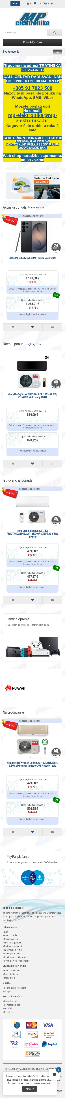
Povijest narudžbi (12, 1004)
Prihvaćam (29, 1089)
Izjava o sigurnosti (12, 942)
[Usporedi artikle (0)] (39, 3)
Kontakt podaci (11, 935)
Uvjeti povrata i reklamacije (16, 960)
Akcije (7, 991)
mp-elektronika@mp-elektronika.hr (32, 118)
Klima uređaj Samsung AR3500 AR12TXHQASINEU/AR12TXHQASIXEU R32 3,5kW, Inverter (32, 533)
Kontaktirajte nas (12, 970)
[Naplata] (52, 3)
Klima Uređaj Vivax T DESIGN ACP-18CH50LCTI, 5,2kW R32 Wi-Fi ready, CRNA (32, 396)
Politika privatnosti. (42, 1083)
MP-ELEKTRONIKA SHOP (16, 1069)
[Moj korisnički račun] (29, 3)
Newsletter (9, 1012)
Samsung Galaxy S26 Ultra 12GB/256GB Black (32, 258)
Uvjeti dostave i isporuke (16, 957)
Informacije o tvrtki (13, 950)
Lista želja (9, 1008)
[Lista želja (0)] (35, 3)
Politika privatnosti (13, 946)
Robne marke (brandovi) (15, 987)
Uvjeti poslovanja (12, 953)
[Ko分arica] (54, 1075)
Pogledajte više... (37, 207)
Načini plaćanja (11, 939)
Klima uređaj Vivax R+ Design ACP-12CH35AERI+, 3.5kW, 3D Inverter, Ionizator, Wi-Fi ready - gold (32, 764)
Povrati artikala (11, 974)
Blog (6, 931)
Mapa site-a (9, 977)
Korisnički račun (11, 1001)
